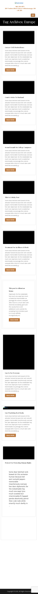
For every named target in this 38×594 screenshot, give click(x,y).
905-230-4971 (19, 6)
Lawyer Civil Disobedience (14, 47)
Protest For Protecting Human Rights (18, 463)
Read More (10, 70)
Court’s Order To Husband (14, 97)
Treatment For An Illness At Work (16, 247)
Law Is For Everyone (12, 373)
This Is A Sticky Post (12, 197)
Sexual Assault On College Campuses (18, 147)
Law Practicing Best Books (14, 413)
